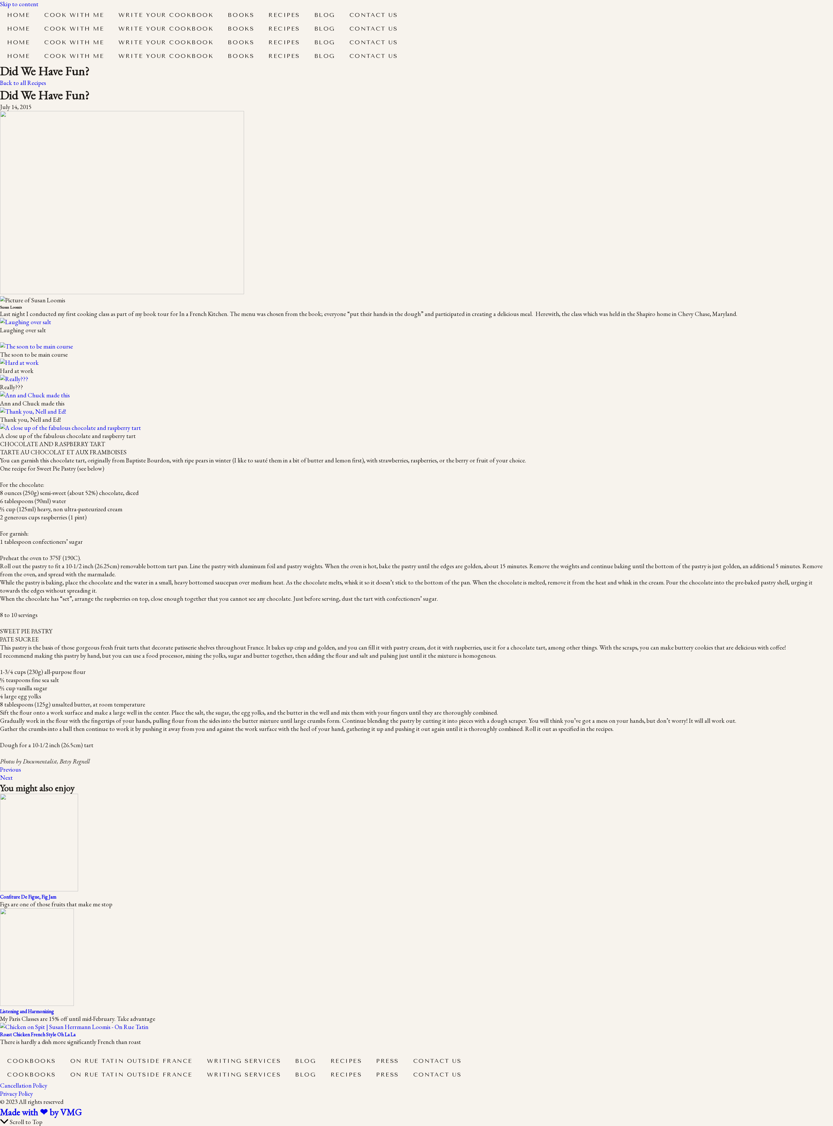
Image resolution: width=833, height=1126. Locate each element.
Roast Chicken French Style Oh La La (37, 1034)
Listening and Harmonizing (27, 1011)
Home (18, 15)
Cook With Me (74, 15)
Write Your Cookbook (165, 15)
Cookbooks (31, 1060)
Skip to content (19, 4)
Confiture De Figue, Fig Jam (28, 896)
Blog (324, 15)
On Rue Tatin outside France (131, 1060)
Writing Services (244, 1060)
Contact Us (373, 15)
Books (241, 15)
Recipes (284, 15)
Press (387, 1060)
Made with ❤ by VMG (41, 1112)
